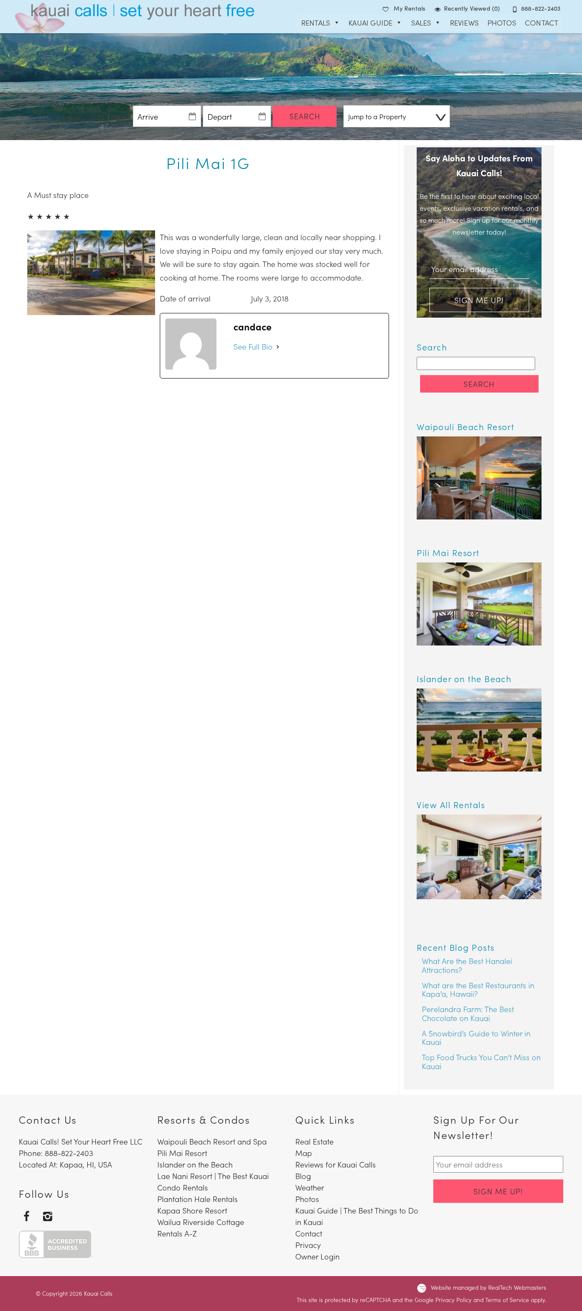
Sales (421, 22)
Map (303, 1152)
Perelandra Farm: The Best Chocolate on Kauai (468, 1013)
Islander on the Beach (195, 1164)
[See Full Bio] (278, 346)
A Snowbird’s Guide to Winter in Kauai (476, 1037)
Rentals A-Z (177, 1233)
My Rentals (409, 8)
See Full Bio (253, 346)
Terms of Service (507, 1300)
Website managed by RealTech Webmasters (488, 1287)
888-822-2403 (540, 8)
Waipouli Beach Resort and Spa (212, 1141)
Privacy (308, 1244)
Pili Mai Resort (182, 1152)
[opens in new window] (26, 1216)
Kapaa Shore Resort (192, 1210)
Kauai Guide (370, 22)
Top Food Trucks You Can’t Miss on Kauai (481, 1061)
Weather (309, 1187)
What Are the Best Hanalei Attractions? (467, 965)
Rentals (315, 22)
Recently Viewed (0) (472, 8)
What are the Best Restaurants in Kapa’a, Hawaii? (478, 989)
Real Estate (314, 1141)
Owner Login (317, 1256)
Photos (501, 22)
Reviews (464, 22)
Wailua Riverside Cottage (200, 1221)
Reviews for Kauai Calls (335, 1164)
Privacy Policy (453, 1300)
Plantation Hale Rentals (197, 1198)
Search (304, 116)
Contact (541, 22)
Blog (303, 1175)
